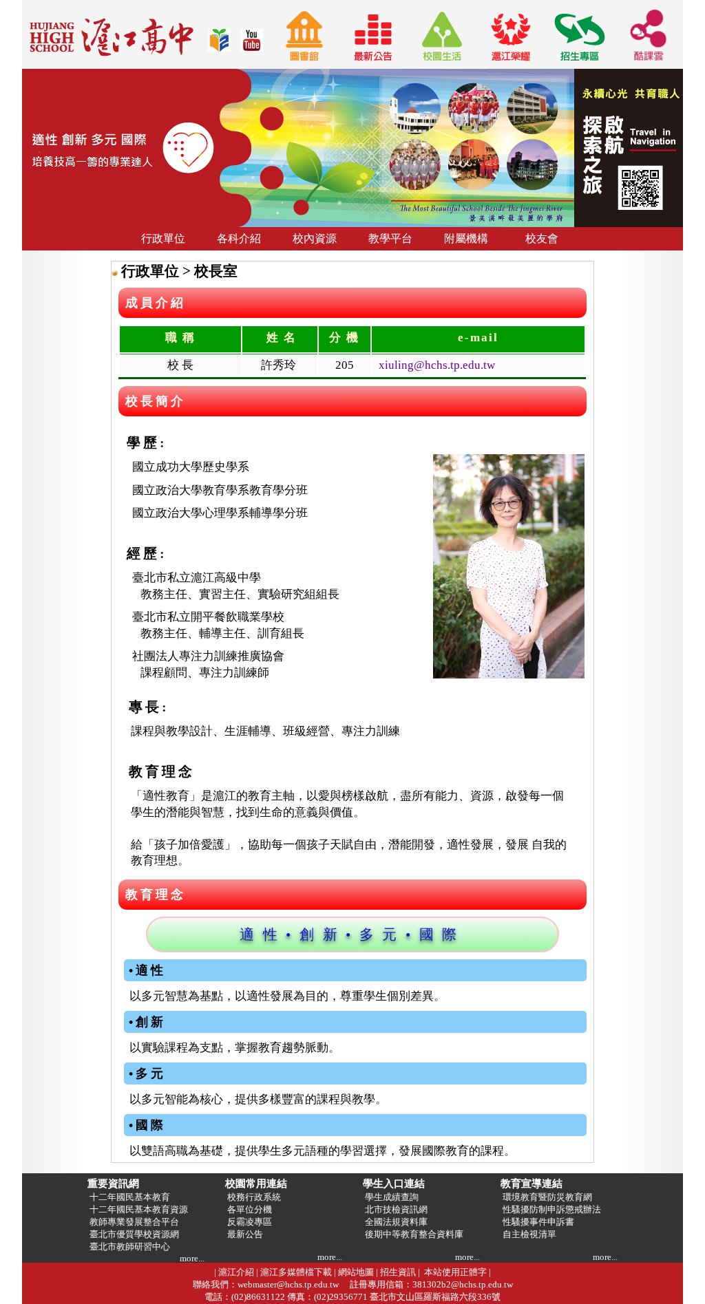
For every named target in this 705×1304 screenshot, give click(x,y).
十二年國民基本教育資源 (137, 1209)
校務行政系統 (253, 1197)
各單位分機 (248, 1209)
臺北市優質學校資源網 (133, 1234)
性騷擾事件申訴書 (537, 1222)
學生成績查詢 (391, 1197)
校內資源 (315, 238)
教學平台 (390, 238)
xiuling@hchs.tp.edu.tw (437, 365)
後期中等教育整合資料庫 (413, 1234)
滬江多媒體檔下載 (296, 1272)
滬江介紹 (236, 1272)
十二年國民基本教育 (128, 1197)
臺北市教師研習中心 (128, 1246)
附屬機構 (466, 238)
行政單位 (163, 238)
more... (192, 1258)
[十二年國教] (219, 48)
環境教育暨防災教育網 (546, 1197)
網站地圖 (356, 1272)
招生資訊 (398, 1272)
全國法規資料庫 (395, 1222)
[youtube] (251, 48)
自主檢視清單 (528, 1234)
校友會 (541, 238)
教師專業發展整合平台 (133, 1222)
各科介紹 (239, 238)
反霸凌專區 (248, 1222)
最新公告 (244, 1234)
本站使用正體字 (455, 1272)
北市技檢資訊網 (395, 1209)
